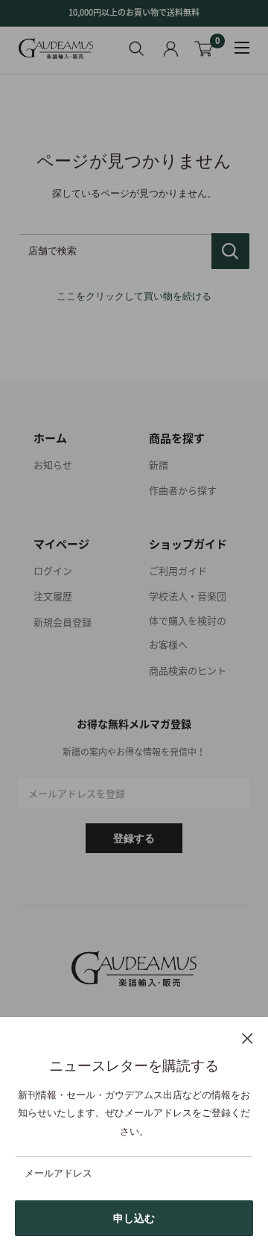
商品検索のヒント (187, 670)
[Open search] (137, 48)
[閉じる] (247, 1038)
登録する (134, 838)
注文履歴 (53, 596)
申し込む (134, 1218)
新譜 (158, 464)
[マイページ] (171, 49)
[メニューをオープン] (241, 48)
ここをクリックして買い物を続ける (134, 296)
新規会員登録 (63, 622)
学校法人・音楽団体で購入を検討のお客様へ (187, 620)
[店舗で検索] (230, 251)
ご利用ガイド (178, 570)
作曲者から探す (183, 490)
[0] (204, 49)
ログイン (53, 570)
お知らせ (53, 464)
